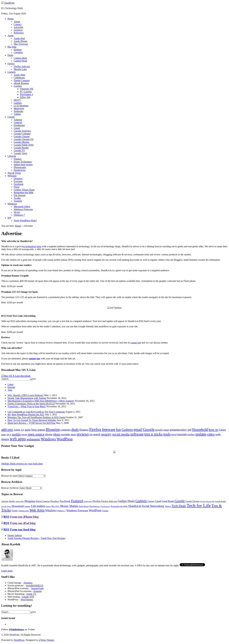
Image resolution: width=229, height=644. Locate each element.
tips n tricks (153, 434)
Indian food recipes (23, 164)
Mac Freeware (21, 44)
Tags (9, 390)
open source (36, 434)
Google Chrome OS (23, 139)
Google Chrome (22, 136)
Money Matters (69, 506)
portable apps (68, 434)
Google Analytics (22, 131)
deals (75, 429)
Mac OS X (55, 506)
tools (167, 434)
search (96, 434)
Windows (12, 203)
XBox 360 (25, 97)
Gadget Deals (20, 60)
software (137, 434)
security (106, 434)
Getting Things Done (24, 189)
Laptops (18, 103)
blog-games (38, 429)
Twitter (17, 198)
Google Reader (21, 147)
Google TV (19, 150)
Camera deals (20, 58)
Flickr (16, 187)
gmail (138, 429)
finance (84, 429)
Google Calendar (22, 133)
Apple (10, 35)
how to (213, 429)
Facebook (18, 184)
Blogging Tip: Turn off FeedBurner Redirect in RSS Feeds (36, 417)
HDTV (17, 100)
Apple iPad (19, 38)
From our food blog (23, 529)
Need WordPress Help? (25, 220)
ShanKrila (9, 3)
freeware (108, 429)
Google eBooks (21, 142)
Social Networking (153, 506)
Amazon (37, 591)
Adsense (18, 119)
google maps (162, 429)
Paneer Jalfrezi (14, 535)
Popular (11, 387)
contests (65, 429)
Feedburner (19, 125)
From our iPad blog (23, 523)
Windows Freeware (23, 209)
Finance (17, 159)
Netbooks (18, 111)
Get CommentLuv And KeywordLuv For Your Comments (36, 411)
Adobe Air (19, 430)
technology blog (33, 246)
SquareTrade (37, 588)
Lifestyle (11, 156)
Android (18, 122)
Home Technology (23, 161)
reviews (83, 434)
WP (9, 217)
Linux (222, 429)
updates (200, 434)
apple (28, 429)
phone (48, 434)
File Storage (20, 195)
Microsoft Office (22, 206)
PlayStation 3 (26, 94)
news (24, 434)
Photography (20, 167)
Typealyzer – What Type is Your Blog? (26, 406)
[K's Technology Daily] (2, 3)
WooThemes (27, 599)
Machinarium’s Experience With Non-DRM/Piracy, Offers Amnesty (40, 401)
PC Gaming (26, 91)
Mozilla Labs (20, 69)
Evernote (18, 181)
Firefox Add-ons (22, 66)
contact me (135, 342)
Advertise (18, 27)
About (17, 21)
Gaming (18, 86)
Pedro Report (84, 506)
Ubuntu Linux (23, 511)
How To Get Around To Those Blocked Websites (31, 420)
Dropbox (18, 178)
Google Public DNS (24, 145)
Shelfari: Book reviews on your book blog (22, 463)
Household (200, 429)
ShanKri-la (134, 506)
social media (121, 434)
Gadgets (11, 72)
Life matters (38, 506)
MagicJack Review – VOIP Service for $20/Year (31, 423)
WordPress (65, 439)
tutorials (182, 434)
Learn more (7, 570)
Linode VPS (28, 596)
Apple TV (31, 594)
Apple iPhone (20, 41)
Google (11, 117)
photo (56, 434)
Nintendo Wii (26, 89)
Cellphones (19, 77)
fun (118, 429)
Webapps (12, 175)
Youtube (18, 201)
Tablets (17, 114)
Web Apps (37, 510)
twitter (191, 434)
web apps (18, 438)
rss (91, 434)
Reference (19, 32)
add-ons (7, 429)
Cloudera (18, 52)
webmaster (33, 439)
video (211, 434)
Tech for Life (199, 505)
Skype (17, 212)
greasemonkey (178, 429)
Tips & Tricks (14, 173)
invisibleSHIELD (34, 585)
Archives (18, 30)
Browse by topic (9, 475)
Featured (77, 501)
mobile (16, 434)
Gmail (17, 128)
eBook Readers (21, 83)
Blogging (53, 429)
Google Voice (20, 153)
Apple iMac (19, 74)
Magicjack (19, 108)
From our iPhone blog (24, 516)
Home (10, 18)
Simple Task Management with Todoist (26, 398)
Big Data (11, 46)
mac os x (6, 434)
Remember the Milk (23, 192)
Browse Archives (9, 488)
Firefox (11, 63)
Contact (17, 24)
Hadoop (18, 49)
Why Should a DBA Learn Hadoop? (25, 395)
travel (174, 434)
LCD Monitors (21, 105)
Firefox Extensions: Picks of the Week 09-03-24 (31, 403)
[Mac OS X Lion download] (15, 375)
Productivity (20, 170)
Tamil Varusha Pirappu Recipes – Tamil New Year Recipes (36, 538)
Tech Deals (179, 506)
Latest (10, 384)
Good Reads (168, 501)
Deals (10, 55)
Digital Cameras (22, 80)
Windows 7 (19, 215)
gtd (189, 429)
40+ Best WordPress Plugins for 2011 (25, 414)
